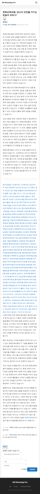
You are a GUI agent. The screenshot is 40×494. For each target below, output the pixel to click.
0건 (5, 25)
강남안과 (32, 185)
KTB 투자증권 (12, 262)
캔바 (5, 312)
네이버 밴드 (23, 309)
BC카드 (8, 247)
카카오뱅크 (12, 282)
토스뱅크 (33, 220)
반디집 (16, 202)
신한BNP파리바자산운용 (22, 229)
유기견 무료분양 (21, 285)
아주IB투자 (14, 256)
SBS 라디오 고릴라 (10, 303)
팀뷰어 (18, 196)
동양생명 (18, 232)
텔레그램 (10, 202)
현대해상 (8, 214)
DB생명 (12, 223)
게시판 (15, 486)
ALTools (25, 294)
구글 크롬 (12, 193)
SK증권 (6, 223)
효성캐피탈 (9, 226)
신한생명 (6, 211)
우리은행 (8, 276)
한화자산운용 (8, 229)
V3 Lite (11, 291)
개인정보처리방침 (25, 486)
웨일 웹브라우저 (27, 199)
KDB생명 (11, 285)
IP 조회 (5, 188)
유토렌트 (8, 309)
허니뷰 (29, 202)
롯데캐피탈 (14, 271)
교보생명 (32, 271)
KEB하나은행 (17, 214)
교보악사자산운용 (18, 247)
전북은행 (32, 232)
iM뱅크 (31, 268)
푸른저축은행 (28, 250)
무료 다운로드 (12, 312)
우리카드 (32, 226)
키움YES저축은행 (16, 220)
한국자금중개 (8, 235)
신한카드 (13, 211)
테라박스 (8, 300)
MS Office (23, 205)
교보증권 (25, 232)
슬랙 (30, 306)
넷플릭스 (28, 196)
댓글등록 (32, 469)
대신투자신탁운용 (28, 214)
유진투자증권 (20, 265)
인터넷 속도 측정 (11, 191)
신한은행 (27, 211)
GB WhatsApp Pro (9, 2)
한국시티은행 (22, 262)
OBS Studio (25, 300)
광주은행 (20, 282)
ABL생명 (6, 273)
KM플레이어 (19, 291)
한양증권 (29, 276)
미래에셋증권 (15, 217)
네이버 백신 (22, 297)
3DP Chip (23, 202)
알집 (30, 309)
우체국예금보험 (31, 256)
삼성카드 (20, 273)
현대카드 (6, 259)
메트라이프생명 (26, 235)
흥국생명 (18, 279)
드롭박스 (22, 288)
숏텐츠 (5, 288)
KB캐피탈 (6, 217)
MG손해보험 (10, 238)
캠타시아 (15, 309)
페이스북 (33, 300)
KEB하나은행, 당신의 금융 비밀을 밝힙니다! (23, 427)
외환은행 (29, 259)
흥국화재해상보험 (15, 253)
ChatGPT (12, 188)
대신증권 (28, 223)
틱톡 (22, 196)
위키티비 (27, 312)
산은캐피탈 (14, 268)
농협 (20, 238)
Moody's (26, 220)
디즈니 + (19, 193)
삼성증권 (21, 256)
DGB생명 (24, 217)
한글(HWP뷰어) (30, 208)
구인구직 (20, 312)
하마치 (34, 309)
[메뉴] (36, 2)
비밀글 (24, 469)
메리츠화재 (25, 226)
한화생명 (29, 265)
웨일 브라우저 (12, 297)
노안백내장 (24, 185)
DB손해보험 (18, 250)
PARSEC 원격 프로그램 (15, 208)
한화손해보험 (20, 223)
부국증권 (10, 250)
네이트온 (10, 294)
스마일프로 (15, 185)
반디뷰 (18, 188)
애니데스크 (25, 188)
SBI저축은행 (26, 253)
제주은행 (27, 273)
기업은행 (11, 232)
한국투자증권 (10, 265)
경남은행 (22, 276)
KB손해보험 (29, 247)
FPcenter (25, 279)
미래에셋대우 (24, 244)
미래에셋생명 (24, 271)
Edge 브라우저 (13, 205)
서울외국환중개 (13, 241)
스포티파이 (18, 294)
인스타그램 (27, 193)
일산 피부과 (32, 285)
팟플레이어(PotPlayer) (26, 191)
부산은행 (16, 235)
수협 (16, 238)
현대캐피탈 (14, 259)
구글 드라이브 (13, 288)
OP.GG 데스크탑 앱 (24, 303)
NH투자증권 (23, 268)
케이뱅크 (17, 226)
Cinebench (16, 300)
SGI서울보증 (30, 241)
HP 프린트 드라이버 (13, 199)
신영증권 (22, 241)
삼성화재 (13, 273)
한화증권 (22, 259)
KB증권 (6, 244)
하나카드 (15, 276)
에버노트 (21, 306)
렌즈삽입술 (7, 185)
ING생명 (20, 211)
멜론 (7, 193)
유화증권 (25, 238)
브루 (27, 306)
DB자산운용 (28, 282)
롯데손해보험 (14, 244)
